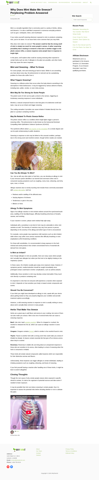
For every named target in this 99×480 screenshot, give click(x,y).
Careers (38, 455)
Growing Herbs (13, 18)
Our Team (39, 451)
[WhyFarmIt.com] (17, 2)
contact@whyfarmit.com (18, 460)
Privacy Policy (70, 449)
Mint (19, 18)
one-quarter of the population (38, 129)
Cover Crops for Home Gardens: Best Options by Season (81, 39)
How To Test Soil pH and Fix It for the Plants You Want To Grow (82, 47)
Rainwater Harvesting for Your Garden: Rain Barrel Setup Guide (81, 32)
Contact (38, 453)
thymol (31, 331)
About (38, 449)
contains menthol (30, 322)
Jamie (13, 15)
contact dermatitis (19, 190)
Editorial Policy (70, 453)
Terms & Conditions (71, 451)
